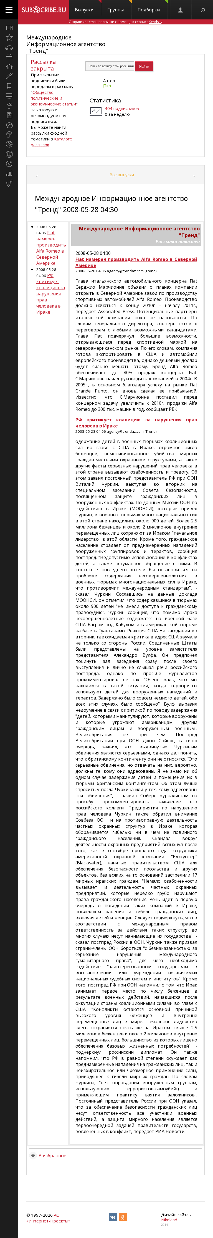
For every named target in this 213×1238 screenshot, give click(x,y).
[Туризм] (9, 164)
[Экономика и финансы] (9, 173)
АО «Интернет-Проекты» (48, 1218)
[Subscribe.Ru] (43, 9)
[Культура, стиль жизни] (9, 105)
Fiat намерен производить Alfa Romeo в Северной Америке (51, 248)
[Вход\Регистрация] (181, 9)
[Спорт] (9, 144)
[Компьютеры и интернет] (9, 96)
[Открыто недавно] (9, 37)
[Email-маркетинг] (9, 183)
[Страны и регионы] (9, 154)
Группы (115, 10)
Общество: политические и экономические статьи (53, 98)
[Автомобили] (9, 47)
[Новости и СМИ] (9, 115)
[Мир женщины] (9, 76)
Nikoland (169, 1219)
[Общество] (9, 125)
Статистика (105, 100)
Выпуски (84, 10)
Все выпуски (122, 174)
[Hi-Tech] (9, 86)
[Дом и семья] (9, 66)
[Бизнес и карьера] (9, 57)
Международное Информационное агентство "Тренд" (65, 44)
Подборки (149, 10)
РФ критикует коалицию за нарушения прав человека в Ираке (50, 293)
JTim (107, 85)
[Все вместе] (9, 28)
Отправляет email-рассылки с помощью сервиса (115, 21)
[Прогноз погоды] (9, 134)
